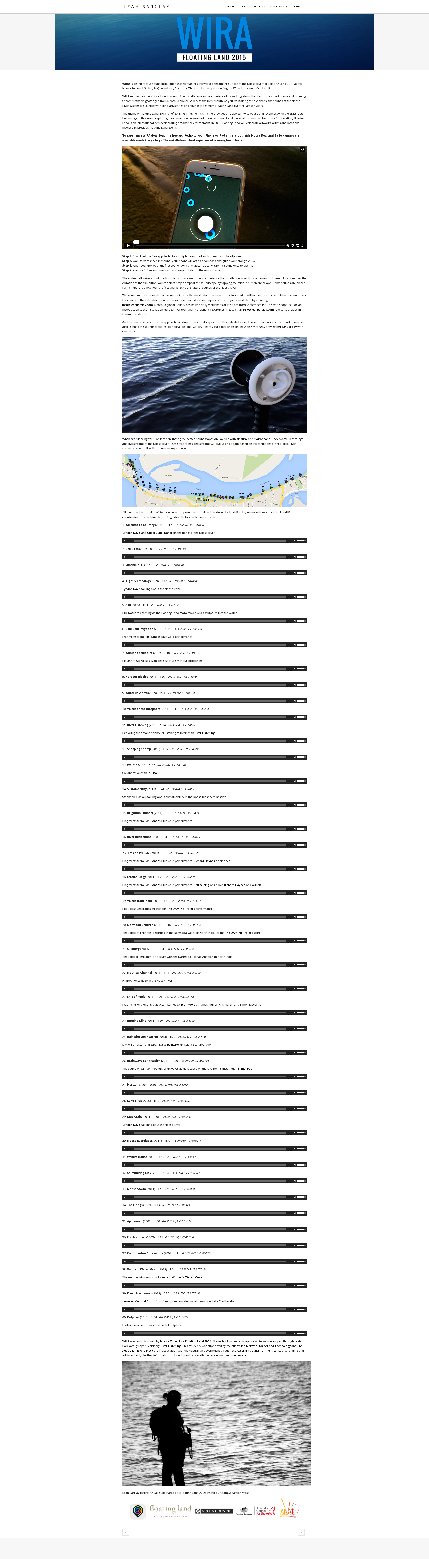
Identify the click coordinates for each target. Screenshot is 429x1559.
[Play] (124, 540)
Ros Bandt (151, 637)
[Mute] (295, 540)
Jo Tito (152, 773)
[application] (214, 540)
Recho (188, 135)
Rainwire (173, 1044)
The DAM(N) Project (181, 909)
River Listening (205, 733)
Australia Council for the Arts (257, 1350)
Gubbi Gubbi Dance (160, 533)
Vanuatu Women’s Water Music (181, 1277)
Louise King (201, 885)
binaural (241, 439)
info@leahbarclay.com (137, 305)
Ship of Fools (186, 1004)
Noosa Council (170, 1341)
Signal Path (246, 1068)
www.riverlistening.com (232, 1355)
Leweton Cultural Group (138, 1301)
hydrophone (262, 439)
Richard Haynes (204, 861)
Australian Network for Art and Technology (261, 1346)
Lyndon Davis (131, 533)
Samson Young (150, 1068)
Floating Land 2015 (198, 1341)
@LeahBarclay (287, 327)
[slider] (302, 540)
